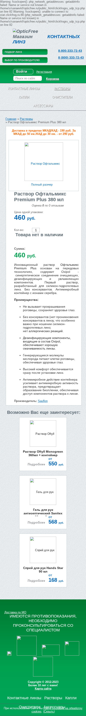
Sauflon (43, 401)
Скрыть (49, 711)
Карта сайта (43, 688)
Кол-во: (19, 230)
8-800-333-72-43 (70, 50)
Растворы (26, 119)
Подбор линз (13, 52)
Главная (11, 119)
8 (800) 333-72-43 (71, 57)
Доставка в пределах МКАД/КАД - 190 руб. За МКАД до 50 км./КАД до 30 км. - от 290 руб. (44, 132)
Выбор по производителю (22, 60)
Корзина (52, 78)
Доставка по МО (15, 612)
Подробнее (36, 464)
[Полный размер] (43, 161)
